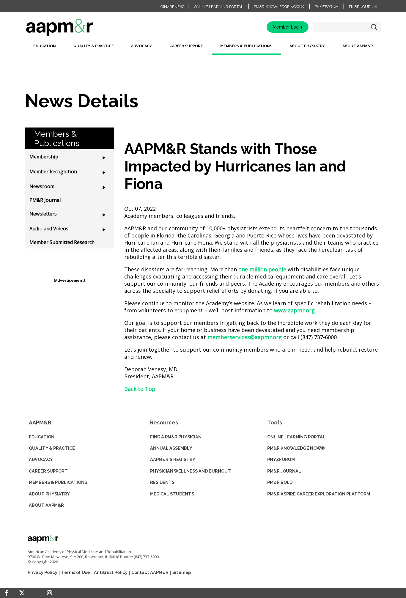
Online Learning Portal (218, 6)
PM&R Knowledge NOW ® (279, 6)
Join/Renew (171, 6)
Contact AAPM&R (150, 572)
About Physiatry (307, 46)
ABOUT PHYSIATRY (49, 493)
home (78, 29)
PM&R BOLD (279, 482)
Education (44, 46)
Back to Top (139, 388)
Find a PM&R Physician (176, 436)
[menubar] (203, 48)
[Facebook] (6, 593)
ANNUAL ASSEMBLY (171, 448)
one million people (262, 269)
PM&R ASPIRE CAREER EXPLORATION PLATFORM (318, 493)
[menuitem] (44, 48)
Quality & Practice (93, 46)
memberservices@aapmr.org (244, 337)
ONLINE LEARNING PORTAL (296, 436)
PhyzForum (327, 6)
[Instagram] (49, 593)
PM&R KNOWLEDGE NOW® (296, 448)
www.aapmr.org (294, 310)
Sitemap (181, 572)
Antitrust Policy (111, 572)
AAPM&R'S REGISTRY (172, 459)
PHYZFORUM (281, 459)
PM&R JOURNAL (284, 470)
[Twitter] (22, 593)
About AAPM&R (357, 46)
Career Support (186, 46)
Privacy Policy (42, 572)
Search (374, 27)
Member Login (287, 26)
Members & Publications (246, 46)
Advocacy (141, 46)
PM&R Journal (363, 6)
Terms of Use (75, 572)
